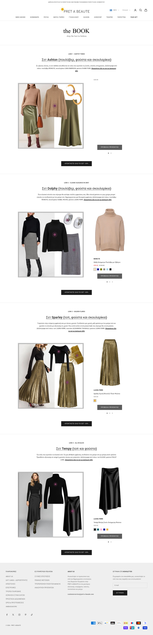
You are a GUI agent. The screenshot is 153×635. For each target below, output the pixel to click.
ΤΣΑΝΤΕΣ (109, 17)
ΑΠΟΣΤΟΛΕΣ (10, 584)
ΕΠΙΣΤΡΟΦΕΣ (11, 588)
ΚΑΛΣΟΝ (86, 17)
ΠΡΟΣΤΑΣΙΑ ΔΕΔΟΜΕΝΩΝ (15, 599)
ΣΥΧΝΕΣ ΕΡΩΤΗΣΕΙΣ (42, 576)
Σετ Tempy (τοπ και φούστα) (76, 449)
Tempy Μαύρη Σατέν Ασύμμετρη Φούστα (107, 522)
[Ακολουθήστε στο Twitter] (13, 614)
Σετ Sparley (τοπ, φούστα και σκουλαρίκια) (76, 317)
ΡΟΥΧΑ (46, 17)
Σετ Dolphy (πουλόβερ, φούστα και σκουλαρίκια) (76, 188)
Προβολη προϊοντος (110, 147)
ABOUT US (9, 576)
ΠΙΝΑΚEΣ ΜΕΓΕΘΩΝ (42, 580)
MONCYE (97, 259)
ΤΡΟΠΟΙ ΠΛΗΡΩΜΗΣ (13, 591)
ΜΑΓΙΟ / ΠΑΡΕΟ (58, 17)
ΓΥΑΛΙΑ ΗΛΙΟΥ (74, 17)
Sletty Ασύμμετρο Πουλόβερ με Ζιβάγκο (107, 262)
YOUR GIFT (133, 17)
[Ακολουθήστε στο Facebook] (7, 614)
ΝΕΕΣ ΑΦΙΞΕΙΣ (20, 17)
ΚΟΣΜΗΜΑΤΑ (34, 17)
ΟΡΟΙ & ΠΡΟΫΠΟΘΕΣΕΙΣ (15, 603)
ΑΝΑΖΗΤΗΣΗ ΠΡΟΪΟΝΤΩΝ (44, 588)
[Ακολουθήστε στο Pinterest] (25, 614)
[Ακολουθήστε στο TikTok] (32, 614)
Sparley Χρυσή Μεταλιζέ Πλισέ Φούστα (107, 394)
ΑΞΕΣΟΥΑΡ (98, 17)
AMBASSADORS (11, 606)
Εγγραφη (120, 593)
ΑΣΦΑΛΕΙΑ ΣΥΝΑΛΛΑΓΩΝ (15, 595)
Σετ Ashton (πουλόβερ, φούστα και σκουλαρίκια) (76, 60)
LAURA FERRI (98, 390)
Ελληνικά (125, 10)
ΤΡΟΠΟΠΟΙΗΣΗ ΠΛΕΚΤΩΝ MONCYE (47, 584)
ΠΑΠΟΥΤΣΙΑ (121, 17)
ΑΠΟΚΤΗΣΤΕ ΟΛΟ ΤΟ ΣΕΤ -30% (76, 163)
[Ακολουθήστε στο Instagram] (19, 614)
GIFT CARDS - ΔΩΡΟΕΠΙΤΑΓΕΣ (16, 580)
